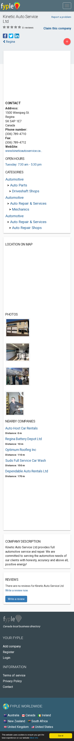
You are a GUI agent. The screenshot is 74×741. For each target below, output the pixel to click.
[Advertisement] (33, 76)
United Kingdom (18, 727)
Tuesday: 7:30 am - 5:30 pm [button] (23, 164)
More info (34, 737)
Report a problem (61, 16)
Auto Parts (18, 185)
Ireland (46, 715)
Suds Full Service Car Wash (25, 460)
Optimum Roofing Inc (20, 450)
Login (6, 658)
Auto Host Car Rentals (21, 428)
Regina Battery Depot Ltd (23, 439)
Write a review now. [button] (16, 590)
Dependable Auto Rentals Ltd (26, 471)
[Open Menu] (67, 5)
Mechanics (20, 209)
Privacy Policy (12, 681)
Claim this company (57, 28)
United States (43, 727)
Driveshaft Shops (25, 191)
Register (8, 652)
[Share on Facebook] (5, 35)
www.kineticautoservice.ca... (23, 151)
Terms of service (14, 675)
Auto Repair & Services (28, 203)
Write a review (16, 599)
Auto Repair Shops (27, 228)
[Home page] (10, 5)
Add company (12, 646)
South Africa (39, 721)
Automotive (14, 179)
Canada (30, 715)
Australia (13, 715)
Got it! (60, 735)
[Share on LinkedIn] (17, 35)
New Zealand (16, 721)
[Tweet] (11, 35)
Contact (8, 687)
